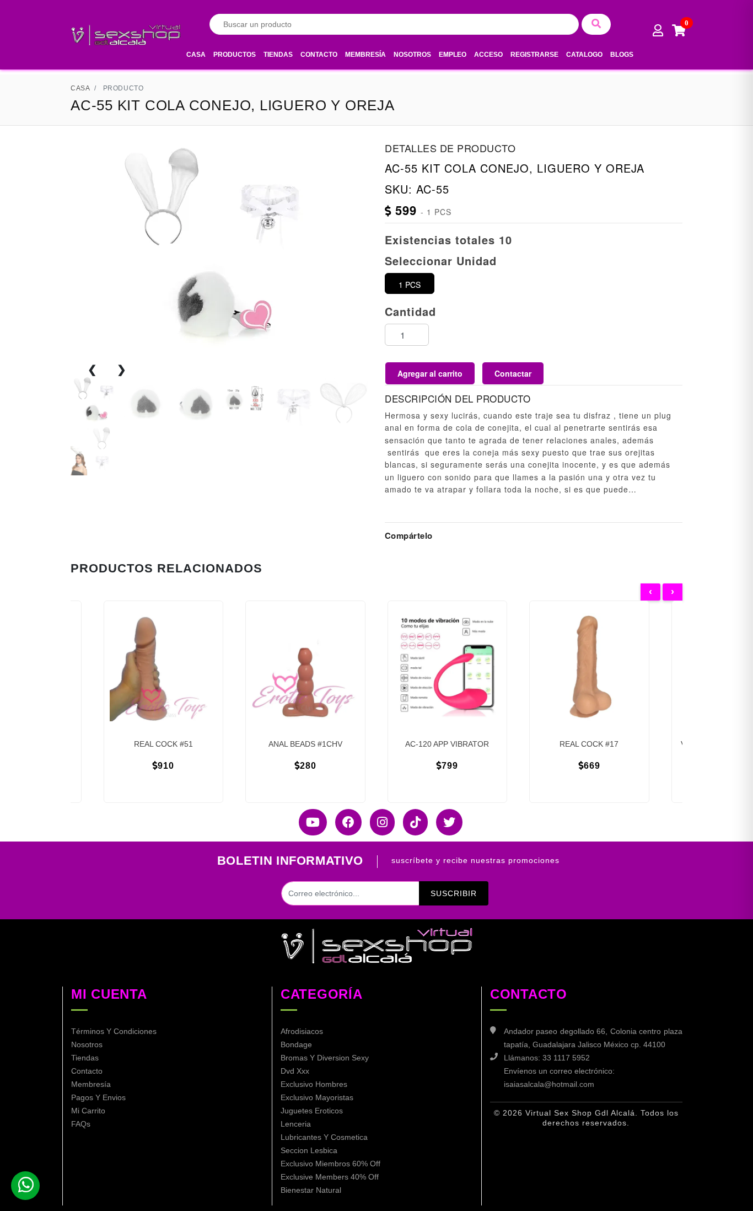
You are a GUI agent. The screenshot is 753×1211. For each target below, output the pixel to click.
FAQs (80, 1123)
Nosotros (412, 54)
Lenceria (296, 1123)
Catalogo (584, 54)
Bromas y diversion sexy (325, 1057)
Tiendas (278, 54)
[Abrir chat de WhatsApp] (25, 1185)
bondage (296, 1044)
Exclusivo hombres (314, 1084)
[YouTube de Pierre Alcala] (309, 822)
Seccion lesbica (309, 1150)
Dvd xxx (295, 1071)
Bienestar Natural (311, 1190)
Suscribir (454, 893)
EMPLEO (452, 54)
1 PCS (410, 284)
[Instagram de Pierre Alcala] (378, 822)
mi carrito (88, 1110)
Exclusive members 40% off (330, 1176)
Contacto (318, 54)
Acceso (488, 54)
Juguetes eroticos (312, 1110)
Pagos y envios (98, 1097)
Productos (234, 54)
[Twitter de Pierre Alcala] (445, 822)
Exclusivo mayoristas (317, 1097)
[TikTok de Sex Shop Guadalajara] (411, 822)
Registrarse (534, 54)
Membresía (365, 54)
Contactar (512, 373)
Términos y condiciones (114, 1031)
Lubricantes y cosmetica (324, 1137)
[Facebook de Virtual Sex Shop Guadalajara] (344, 822)
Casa (196, 54)
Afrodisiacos (302, 1031)
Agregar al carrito (429, 373)
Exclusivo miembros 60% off (330, 1163)
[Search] (596, 24)
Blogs (621, 54)
